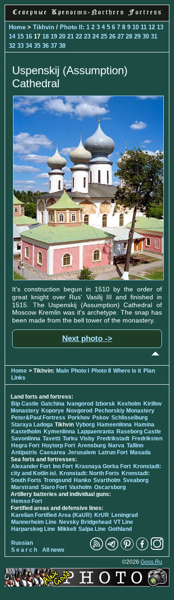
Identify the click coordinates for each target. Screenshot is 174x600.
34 (29, 45)
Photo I (80, 371)
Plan (149, 371)
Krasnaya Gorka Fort (103, 466)
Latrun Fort (113, 452)
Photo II (71, 27)
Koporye (52, 410)
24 (95, 36)
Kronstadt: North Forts (90, 473)
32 (12, 45)
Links (18, 377)
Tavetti (51, 438)
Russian (22, 543)
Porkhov (79, 417)
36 (45, 45)
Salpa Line (92, 529)
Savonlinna (25, 438)
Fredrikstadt (113, 438)
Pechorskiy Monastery (125, 410)
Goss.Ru (151, 562)
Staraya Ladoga (32, 424)
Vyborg (85, 424)
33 (20, 45)
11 (144, 27)
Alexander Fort (31, 466)
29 (137, 36)
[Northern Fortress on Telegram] (111, 548)
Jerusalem (82, 452)
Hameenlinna (114, 424)
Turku (70, 438)
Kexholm (129, 403)
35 (37, 45)
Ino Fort (63, 466)
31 (154, 36)
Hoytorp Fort (58, 445)
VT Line (123, 522)
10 (135, 27)
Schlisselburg (129, 417)
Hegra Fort (25, 445)
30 (145, 36)
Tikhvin (43, 27)
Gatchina (52, 403)
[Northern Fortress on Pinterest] (127, 548)
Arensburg (91, 445)
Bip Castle (25, 403)
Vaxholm (80, 487)
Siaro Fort (54, 487)
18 (45, 36)
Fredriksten (147, 438)
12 (151, 27)
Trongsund (57, 480)
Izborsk (105, 403)
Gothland (120, 529)
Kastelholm (26, 431)
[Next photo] (88, 278)
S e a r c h (24, 550)
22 (79, 36)
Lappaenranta (95, 431)
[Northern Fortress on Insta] (157, 548)
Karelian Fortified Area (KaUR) (51, 515)
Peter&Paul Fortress (38, 417)
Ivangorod (80, 403)
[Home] (87, 15)
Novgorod (79, 410)
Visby (87, 438)
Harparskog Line (33, 529)
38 (62, 45)
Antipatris (24, 452)
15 (20, 36)
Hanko (82, 480)
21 (70, 36)
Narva (116, 445)
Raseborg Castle (138, 431)
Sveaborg (135, 480)
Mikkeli (67, 529)
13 (160, 27)
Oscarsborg (110, 487)
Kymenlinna (59, 431)
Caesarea (52, 452)
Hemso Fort (26, 501)
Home (17, 27)
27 (120, 36)
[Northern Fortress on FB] (142, 548)
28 (129, 36)
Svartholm (107, 480)
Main (62, 371)
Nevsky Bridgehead (85, 522)
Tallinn (135, 445)
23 (87, 36)
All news (53, 550)
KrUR (101, 515)
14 (12, 36)
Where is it (127, 371)
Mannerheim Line (34, 522)
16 (29, 36)
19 (54, 36)
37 (54, 45)
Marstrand (25, 487)
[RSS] (96, 548)
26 (112, 36)
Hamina (144, 424)
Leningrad (124, 515)
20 (62, 36)
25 (104, 36)
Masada (140, 452)
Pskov (100, 417)
